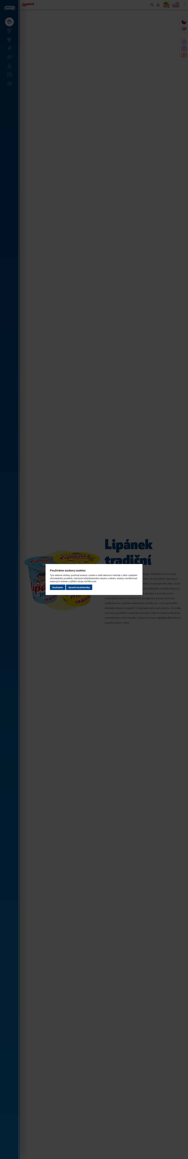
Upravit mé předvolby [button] (79, 587)
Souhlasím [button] (57, 587)
